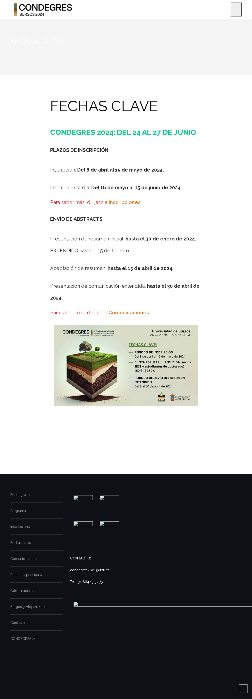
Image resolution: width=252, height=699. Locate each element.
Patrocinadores (22, 591)
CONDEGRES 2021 (25, 639)
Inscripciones (125, 202)
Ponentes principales (27, 575)
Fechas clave (20, 543)
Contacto (17, 623)
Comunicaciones (129, 313)
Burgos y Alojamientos (28, 607)
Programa (18, 511)
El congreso (20, 495)
